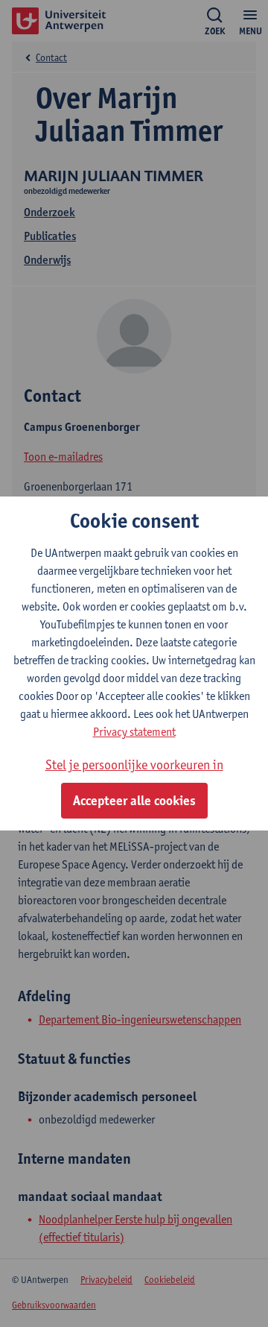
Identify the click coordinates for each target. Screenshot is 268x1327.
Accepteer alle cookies (134, 800)
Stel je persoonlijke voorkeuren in (134, 764)
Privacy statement (134, 732)
